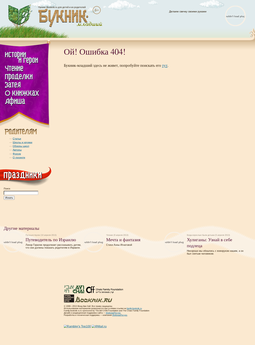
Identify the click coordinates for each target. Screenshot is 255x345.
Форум (17, 153)
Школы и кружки (22, 142)
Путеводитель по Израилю (51, 240)
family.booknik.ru (134, 308)
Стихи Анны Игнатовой (119, 244)
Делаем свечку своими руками (187, 11)
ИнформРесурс (113, 313)
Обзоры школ (21, 146)
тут (164, 65)
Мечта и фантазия (123, 240)
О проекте (19, 157)
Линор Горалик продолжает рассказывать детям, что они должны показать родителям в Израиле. (53, 246)
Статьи (17, 138)
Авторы (17, 149)
